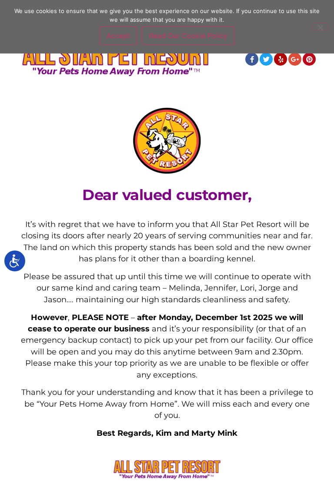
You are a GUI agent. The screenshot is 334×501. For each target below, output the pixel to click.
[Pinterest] (309, 59)
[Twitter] (266, 59)
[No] (320, 26)
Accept (118, 35)
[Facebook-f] (251, 59)
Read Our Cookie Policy (188, 35)
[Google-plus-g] (294, 59)
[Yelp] (280, 59)
